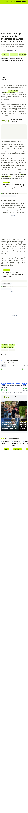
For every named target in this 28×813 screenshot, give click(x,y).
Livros (19, 366)
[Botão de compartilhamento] (5, 54)
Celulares (9, 366)
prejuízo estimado (8, 92)
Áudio (24, 366)
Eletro (14, 366)
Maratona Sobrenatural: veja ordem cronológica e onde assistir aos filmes (14, 187)
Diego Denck (5, 49)
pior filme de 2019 (13, 91)
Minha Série (4, 31)
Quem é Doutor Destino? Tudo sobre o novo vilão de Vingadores (13, 274)
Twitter (3, 79)
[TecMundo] (5, 1)
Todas (3, 366)
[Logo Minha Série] (21, 1)
